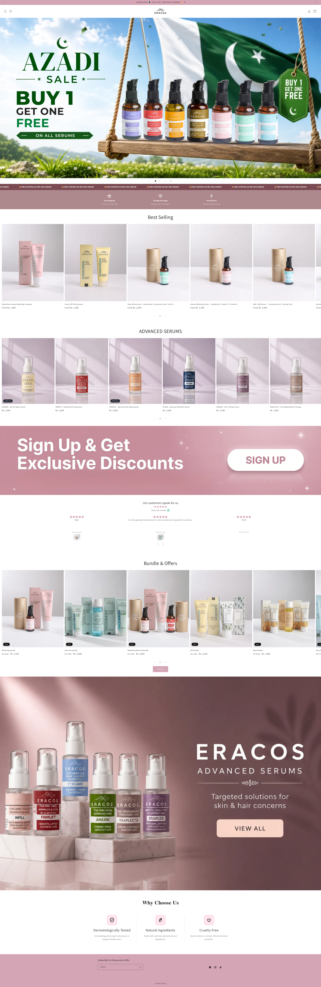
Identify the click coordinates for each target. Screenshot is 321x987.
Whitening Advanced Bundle (138, 650)
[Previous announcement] (5, 2)
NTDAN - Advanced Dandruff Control (176, 407)
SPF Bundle (194, 650)
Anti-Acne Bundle (71, 650)
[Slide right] (166, 316)
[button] (5, 11)
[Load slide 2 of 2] (159, 181)
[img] (160, 507)
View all (160, 669)
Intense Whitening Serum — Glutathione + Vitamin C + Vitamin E (214, 304)
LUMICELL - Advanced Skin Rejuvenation (124, 407)
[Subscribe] (140, 967)
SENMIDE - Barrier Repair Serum (13, 407)
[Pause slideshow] (171, 181)
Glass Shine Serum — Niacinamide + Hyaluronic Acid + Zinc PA (150, 304)
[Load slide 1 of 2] (155, 181)
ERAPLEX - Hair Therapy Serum (227, 407)
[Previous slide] (149, 181)
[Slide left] (155, 316)
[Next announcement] (316, 2)
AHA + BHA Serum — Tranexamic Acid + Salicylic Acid (272, 304)
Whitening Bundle (8, 650)
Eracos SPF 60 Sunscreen (74, 304)
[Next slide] (165, 181)
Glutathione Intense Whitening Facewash (17, 304)
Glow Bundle (258, 650)
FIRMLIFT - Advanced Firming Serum (69, 407)
